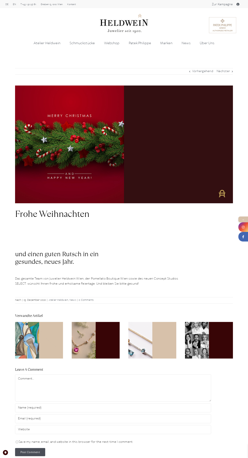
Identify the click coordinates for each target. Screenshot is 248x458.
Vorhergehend (202, 71)
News (73, 300)
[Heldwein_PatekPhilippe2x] (222, 18)
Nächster (223, 71)
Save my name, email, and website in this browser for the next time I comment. (76, 442)
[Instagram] (243, 227)
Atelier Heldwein (58, 300)
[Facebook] (243, 237)
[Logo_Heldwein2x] (124, 15)
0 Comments (86, 300)
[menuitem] (6, 4)
